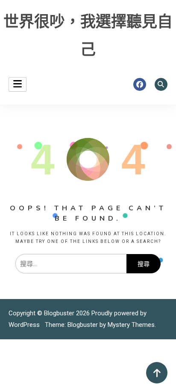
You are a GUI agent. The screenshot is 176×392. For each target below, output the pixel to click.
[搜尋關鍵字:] (70, 264)
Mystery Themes (131, 325)
